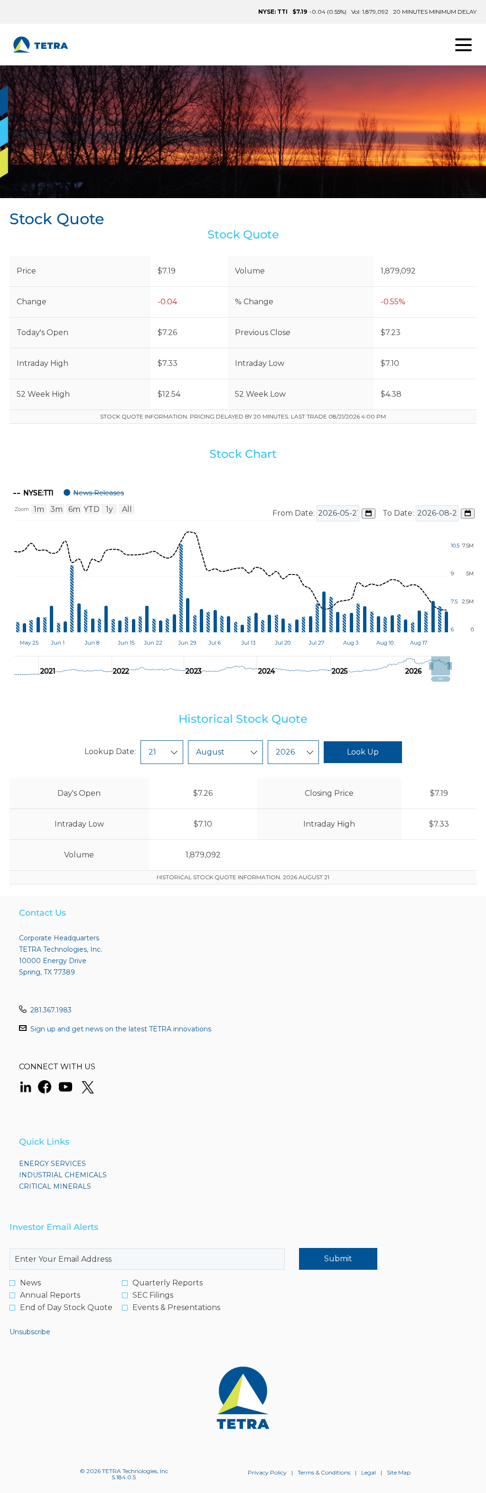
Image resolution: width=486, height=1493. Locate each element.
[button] (440, 665)
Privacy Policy (267, 1472)
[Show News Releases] (94, 493)
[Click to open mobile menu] (463, 45)
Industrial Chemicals (80, 1175)
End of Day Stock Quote (66, 1307)
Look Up (363, 751)
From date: (294, 513)
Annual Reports (50, 1295)
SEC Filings (152, 1295)
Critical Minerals (72, 1186)
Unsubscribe (29, 1332)
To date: (399, 513)
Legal (368, 1472)
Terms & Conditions (324, 1472)
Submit (338, 1258)
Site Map (399, 1472)
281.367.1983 (51, 1010)
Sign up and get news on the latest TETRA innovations (120, 1029)
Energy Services (69, 1163)
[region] (243, 582)
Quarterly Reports (167, 1283)
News (30, 1283)
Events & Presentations (176, 1307)
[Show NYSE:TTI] (33, 493)
